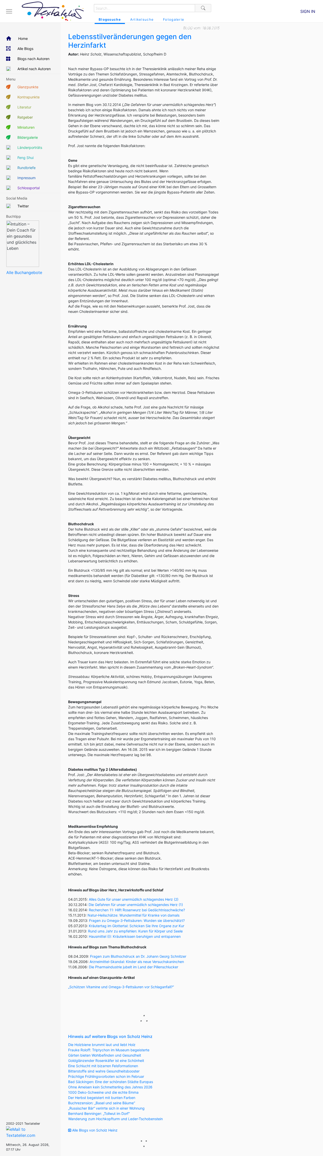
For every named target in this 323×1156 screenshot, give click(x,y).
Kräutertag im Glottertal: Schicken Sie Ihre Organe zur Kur (136, 926)
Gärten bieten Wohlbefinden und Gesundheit (104, 1055)
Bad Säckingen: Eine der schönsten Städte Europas (110, 1082)
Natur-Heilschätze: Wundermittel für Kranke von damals (133, 915)
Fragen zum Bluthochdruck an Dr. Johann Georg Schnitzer (138, 956)
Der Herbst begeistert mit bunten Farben (101, 1097)
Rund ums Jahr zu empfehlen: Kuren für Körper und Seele (135, 931)
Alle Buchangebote (24, 272)
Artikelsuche (142, 19)
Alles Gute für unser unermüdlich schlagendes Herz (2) (133, 899)
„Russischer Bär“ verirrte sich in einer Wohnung (106, 1108)
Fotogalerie (173, 19)
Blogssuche (110, 19)
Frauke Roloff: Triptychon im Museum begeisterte (108, 1050)
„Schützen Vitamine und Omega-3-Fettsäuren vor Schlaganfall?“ (121, 987)
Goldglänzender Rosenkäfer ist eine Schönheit (106, 1060)
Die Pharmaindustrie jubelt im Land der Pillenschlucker (133, 967)
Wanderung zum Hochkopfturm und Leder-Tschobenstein (115, 1119)
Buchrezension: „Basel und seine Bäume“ (101, 1103)
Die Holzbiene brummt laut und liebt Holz (102, 1044)
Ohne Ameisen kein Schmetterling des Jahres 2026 (110, 1087)
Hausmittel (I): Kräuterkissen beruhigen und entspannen (135, 936)
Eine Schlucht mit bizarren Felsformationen (103, 1066)
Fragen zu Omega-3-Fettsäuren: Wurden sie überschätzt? (137, 920)
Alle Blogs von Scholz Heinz (94, 1130)
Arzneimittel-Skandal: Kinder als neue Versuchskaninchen (137, 961)
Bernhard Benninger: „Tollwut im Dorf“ (99, 1113)
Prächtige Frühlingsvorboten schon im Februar (106, 1076)
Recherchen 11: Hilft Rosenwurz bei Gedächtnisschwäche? (137, 910)
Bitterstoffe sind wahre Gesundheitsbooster (104, 1071)
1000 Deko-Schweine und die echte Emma (103, 1092)
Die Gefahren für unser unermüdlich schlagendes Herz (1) (136, 904)
